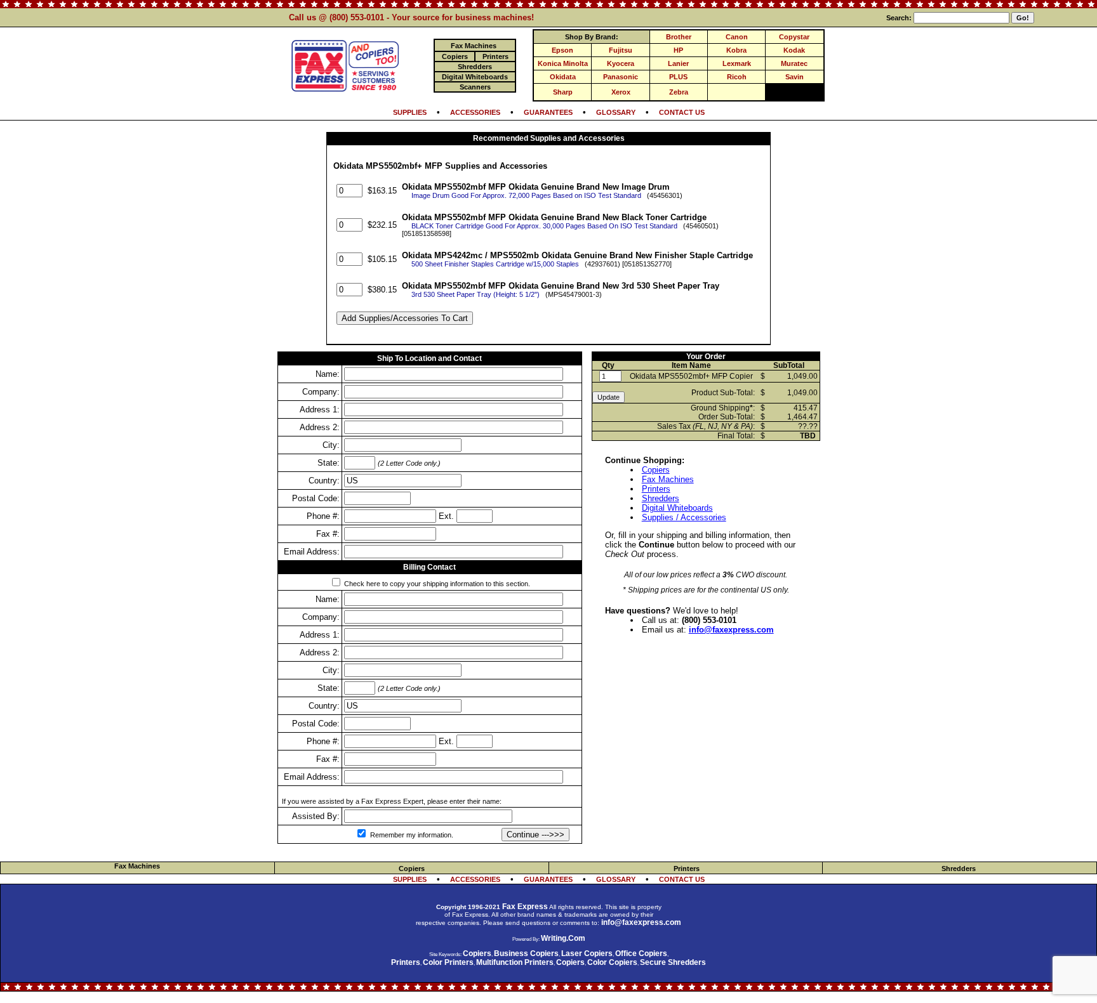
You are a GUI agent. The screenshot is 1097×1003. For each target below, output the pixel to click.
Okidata (563, 77)
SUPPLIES (410, 112)
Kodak (794, 50)
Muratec (794, 63)
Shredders (660, 498)
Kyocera (620, 63)
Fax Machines (668, 479)
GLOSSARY (615, 112)
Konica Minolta (563, 63)
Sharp (563, 92)
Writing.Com (563, 938)
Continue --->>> (535, 834)
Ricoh (737, 77)
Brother (678, 37)
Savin (794, 77)
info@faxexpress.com (731, 629)
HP (678, 50)
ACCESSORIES (475, 112)
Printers (656, 489)
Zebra (678, 92)
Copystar (794, 37)
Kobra (736, 50)
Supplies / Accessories (684, 517)
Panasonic (620, 77)
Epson (562, 50)
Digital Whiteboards (677, 508)
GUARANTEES (548, 112)
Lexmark (736, 63)
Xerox (620, 92)
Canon (737, 37)
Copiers (656, 470)
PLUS (678, 77)
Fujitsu (620, 50)
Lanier (678, 63)
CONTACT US (682, 112)
